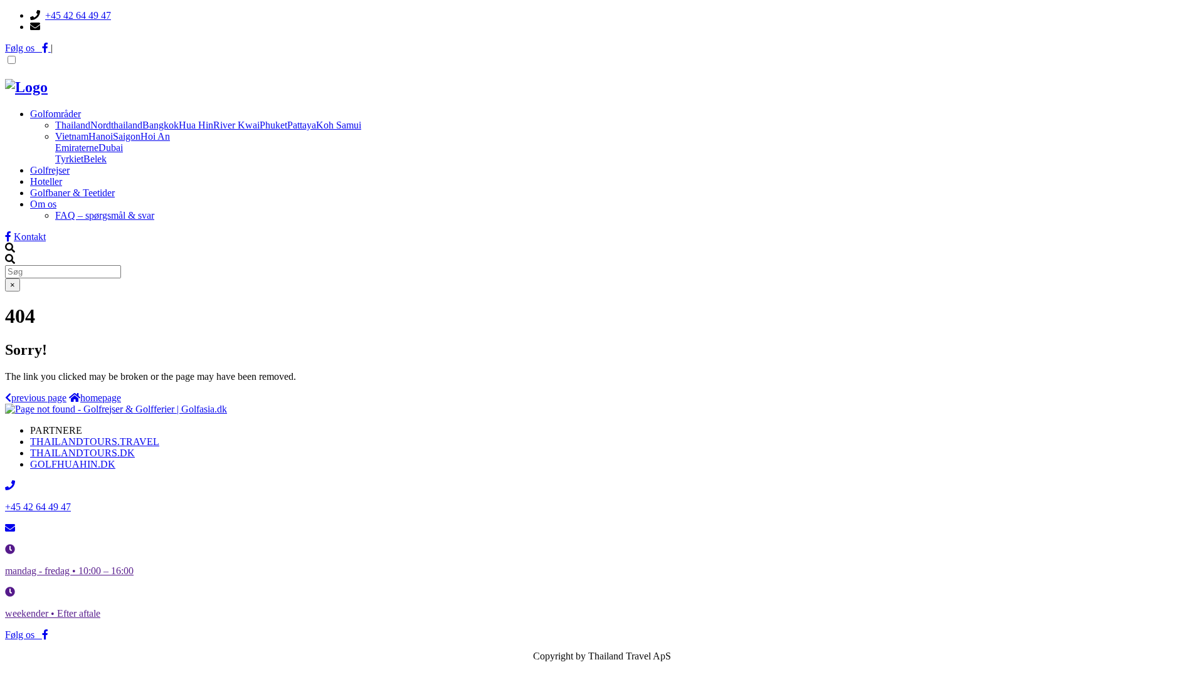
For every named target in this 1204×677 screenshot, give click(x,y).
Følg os (23, 48)
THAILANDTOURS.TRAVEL (94, 441)
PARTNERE (56, 430)
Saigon (126, 136)
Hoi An (155, 136)
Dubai (110, 147)
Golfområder (55, 113)
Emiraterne (76, 147)
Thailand (72, 125)
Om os (43, 204)
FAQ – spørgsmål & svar (104, 215)
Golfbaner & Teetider (72, 192)
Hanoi (100, 136)
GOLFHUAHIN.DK (72, 464)
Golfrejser (50, 170)
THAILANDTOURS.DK (82, 453)
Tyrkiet (69, 159)
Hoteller (46, 181)
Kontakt (30, 236)
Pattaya (301, 125)
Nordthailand (116, 125)
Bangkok (160, 125)
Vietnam (71, 136)
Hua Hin (196, 125)
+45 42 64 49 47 (78, 15)
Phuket (273, 125)
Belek (95, 159)
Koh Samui (338, 125)
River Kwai (236, 125)
